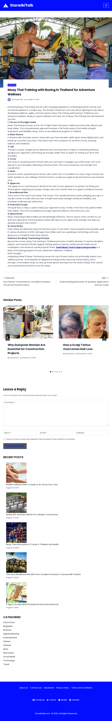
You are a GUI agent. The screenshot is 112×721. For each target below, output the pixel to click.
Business (7, 630)
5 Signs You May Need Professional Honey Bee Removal (32, 604)
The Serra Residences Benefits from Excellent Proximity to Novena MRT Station (43, 574)
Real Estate (8, 653)
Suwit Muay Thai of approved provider (76, 247)
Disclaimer (49, 687)
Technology (9, 660)
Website (80, 433)
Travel (6, 664)
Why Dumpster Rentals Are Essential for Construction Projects (26, 349)
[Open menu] (106, 5)
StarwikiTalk (18, 99)
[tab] (50, 371)
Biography (8, 626)
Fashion (7, 641)
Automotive (9, 622)
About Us (24, 687)
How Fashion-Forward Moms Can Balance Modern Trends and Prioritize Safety (27, 281)
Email (43, 433)
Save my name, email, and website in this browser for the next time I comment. (40, 439)
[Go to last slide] (7, 337)
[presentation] (28, 321)
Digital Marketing (11, 633)
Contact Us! (36, 687)
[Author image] (9, 99)
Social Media (9, 656)
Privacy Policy (62, 687)
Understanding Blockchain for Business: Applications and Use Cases (84, 281)
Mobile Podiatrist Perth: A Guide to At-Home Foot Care (32, 484)
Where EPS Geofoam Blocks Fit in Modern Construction (32, 514)
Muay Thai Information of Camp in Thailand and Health (32, 544)
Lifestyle (12, 85)
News (5, 649)
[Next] (104, 337)
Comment (10, 402)
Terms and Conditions (81, 687)
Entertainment (10, 637)
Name (7, 433)
